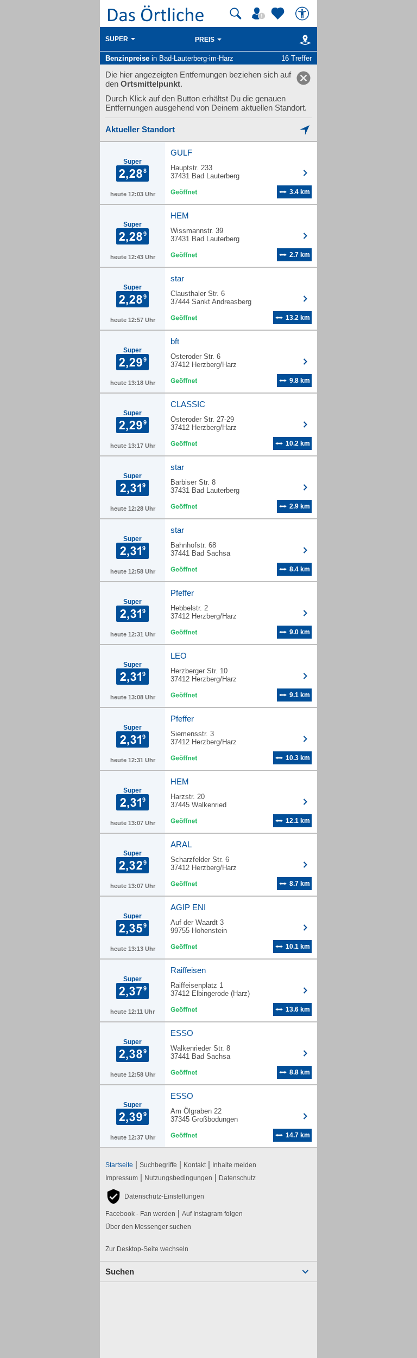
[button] (154, 1196)
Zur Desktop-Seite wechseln (146, 1249)
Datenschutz (237, 1178)
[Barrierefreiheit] (303, 13)
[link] (303, 78)
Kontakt (195, 1165)
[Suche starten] (236, 13)
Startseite (119, 1165)
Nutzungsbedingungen (178, 1178)
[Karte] (303, 39)
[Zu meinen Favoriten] (279, 13)
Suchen (119, 1271)
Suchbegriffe (158, 1165)
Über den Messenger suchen (148, 1227)
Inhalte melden (234, 1165)
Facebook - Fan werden (140, 1214)
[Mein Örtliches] (260, 13)
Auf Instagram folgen (212, 1214)
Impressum (121, 1178)
